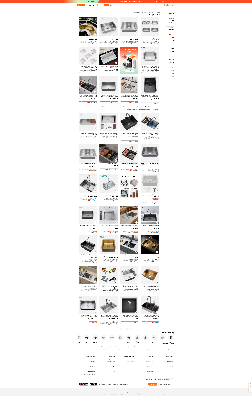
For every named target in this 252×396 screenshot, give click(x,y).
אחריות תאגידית (169, 364)
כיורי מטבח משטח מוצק (156, 349)
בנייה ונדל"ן (152, 12)
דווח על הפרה (112, 371)
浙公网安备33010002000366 (147, 394)
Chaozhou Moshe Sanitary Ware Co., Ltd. (89, 290)
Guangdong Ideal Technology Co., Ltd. (130, 231)
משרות (171, 366)
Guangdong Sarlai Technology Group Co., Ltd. (150, 201)
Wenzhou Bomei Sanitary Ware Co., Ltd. (130, 260)
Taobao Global (131, 390)
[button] (111, 5)
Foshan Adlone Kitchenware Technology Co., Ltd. (129, 101)
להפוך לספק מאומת (92, 366)
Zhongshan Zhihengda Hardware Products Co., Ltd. (129, 42)
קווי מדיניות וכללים (149, 371)
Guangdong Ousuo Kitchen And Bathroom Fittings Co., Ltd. (129, 169)
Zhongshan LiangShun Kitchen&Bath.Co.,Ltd (109, 168)
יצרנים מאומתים (131, 359)
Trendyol (140, 390)
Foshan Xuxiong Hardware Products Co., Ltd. (150, 102)
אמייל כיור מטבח (120, 106)
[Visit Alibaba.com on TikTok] (82, 374)
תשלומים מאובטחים (149, 359)
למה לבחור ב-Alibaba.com (167, 359)
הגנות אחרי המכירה (149, 366)
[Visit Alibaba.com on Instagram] (87, 374)
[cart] (94, 5)
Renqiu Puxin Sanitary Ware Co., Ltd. (152, 290)
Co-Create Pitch (169, 361)
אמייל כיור (156, 109)
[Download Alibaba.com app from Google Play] (83, 384)
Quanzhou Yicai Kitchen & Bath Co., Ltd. (89, 199)
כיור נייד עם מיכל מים (144, 349)
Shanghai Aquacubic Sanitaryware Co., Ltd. (88, 137)
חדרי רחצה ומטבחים (145, 12)
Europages (145, 390)
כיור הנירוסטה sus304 (109, 106)
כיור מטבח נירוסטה (113, 349)
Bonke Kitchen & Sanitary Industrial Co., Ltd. (109, 137)
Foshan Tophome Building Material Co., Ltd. (109, 42)
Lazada (126, 390)
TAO (136, 390)
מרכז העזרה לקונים (111, 359)
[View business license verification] (137, 394)
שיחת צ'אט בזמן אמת (111, 361)
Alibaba (158, 12)
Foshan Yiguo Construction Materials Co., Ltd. (150, 170)
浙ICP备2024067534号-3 (159, 394)
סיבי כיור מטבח (88, 106)
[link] (250, 383)
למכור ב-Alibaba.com (92, 359)
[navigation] (167, 171)
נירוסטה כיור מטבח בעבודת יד (144, 109)
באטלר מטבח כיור (144, 106)
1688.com (113, 390)
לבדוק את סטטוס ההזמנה (91, 364)
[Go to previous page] (129, 329)
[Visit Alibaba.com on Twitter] (90, 374)
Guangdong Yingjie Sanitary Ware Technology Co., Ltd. (88, 71)
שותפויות (94, 369)
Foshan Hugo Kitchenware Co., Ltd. (110, 231)
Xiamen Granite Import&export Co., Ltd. (89, 42)
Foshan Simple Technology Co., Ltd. (152, 231)
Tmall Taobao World (120, 390)
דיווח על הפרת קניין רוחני (110, 369)
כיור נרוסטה (134, 349)
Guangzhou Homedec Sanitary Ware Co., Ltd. (88, 101)
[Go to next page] (108, 329)
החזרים (113, 366)
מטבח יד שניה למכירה (124, 349)
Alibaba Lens (165, 384)
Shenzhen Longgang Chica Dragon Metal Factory (108, 71)
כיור (105, 349)
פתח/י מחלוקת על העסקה (110, 364)
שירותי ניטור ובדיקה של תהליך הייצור (146, 369)
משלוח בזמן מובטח (149, 364)
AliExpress (107, 390)
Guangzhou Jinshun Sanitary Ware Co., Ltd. (88, 261)
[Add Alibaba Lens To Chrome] (152, 384)
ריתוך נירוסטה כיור (98, 106)
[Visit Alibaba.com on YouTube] (84, 374)
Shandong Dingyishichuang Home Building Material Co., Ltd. (88, 169)
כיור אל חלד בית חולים (168, 349)
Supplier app (123, 384)
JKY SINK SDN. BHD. (93, 231)
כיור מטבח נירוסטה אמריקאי (132, 106)
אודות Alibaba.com (169, 356)
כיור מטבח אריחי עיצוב (131, 109)
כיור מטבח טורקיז (154, 106)
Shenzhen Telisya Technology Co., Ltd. (151, 138)
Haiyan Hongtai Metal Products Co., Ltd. (110, 291)
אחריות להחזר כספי (149, 361)
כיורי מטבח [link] (136, 12)
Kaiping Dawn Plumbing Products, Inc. (110, 260)
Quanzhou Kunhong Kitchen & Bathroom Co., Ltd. (129, 140)
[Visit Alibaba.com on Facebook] (95, 374)
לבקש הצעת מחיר (130, 361)
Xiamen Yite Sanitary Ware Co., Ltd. (111, 199)
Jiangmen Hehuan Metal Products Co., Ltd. (150, 42)
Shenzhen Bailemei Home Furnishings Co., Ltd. (129, 290)
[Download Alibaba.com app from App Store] (93, 384)
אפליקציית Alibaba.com (104, 384)
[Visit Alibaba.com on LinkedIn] (92, 374)
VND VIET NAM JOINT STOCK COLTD (151, 260)
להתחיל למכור (93, 361)
